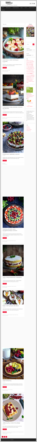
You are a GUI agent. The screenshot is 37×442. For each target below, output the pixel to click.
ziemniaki (31, 80)
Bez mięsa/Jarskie (6, 70)
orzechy (30, 75)
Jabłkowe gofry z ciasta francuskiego (11, 423)
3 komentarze (5, 164)
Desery (4, 163)
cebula (27, 61)
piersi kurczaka (32, 76)
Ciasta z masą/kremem (14, 117)
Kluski (9, 70)
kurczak (33, 68)
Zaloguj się (27, 126)
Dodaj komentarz (6, 71)
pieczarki (28, 76)
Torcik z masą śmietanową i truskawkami (12, 277)
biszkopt (27, 60)
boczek (32, 60)
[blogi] (27, 98)
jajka (32, 65)
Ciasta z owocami (19, 117)
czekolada (32, 61)
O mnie (26, 7)
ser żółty (30, 79)
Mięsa (21, 7)
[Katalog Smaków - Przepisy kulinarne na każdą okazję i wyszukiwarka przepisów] (30, 97)
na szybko (28, 73)
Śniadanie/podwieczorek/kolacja (13, 314)
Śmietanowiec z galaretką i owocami (11, 154)
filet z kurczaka (29, 64)
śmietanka (30, 81)
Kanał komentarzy (28, 129)
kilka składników (31, 67)
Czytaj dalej (4, 67)
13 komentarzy (5, 118)
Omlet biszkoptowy (7, 380)
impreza (30, 65)
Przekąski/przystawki (16, 7)
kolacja (27, 68)
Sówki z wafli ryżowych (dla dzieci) (11, 305)
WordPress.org (28, 130)
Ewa (4, 62)
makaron (29, 69)
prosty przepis (28, 77)
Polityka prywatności (32, 7)
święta (27, 82)
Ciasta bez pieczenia (8, 117)
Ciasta (3, 7)
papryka (32, 75)
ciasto (28, 61)
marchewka (32, 69)
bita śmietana (30, 60)
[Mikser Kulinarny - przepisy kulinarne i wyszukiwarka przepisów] (29, 92)
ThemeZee (11, 439)
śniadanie (33, 81)
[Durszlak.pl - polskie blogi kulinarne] (28, 93)
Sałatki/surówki (8, 7)
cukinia (30, 61)
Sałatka (27, 79)
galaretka (27, 65)
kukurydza (30, 68)
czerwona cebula (29, 62)
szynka (27, 80)
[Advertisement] (18, 17)
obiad (31, 73)
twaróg (29, 80)
